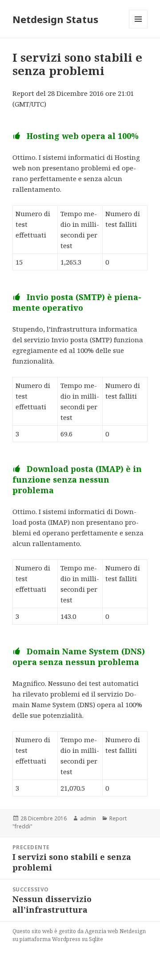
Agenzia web (101, 931)
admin (88, 818)
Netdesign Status (55, 19)
